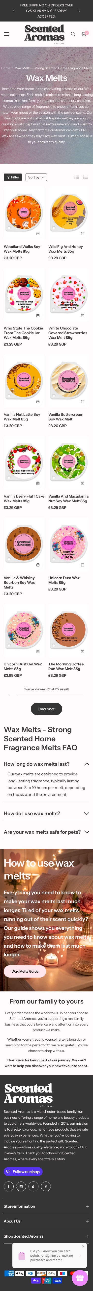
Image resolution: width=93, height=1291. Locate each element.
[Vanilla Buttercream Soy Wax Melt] (68, 381)
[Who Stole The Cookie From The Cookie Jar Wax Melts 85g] (24, 295)
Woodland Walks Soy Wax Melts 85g (22, 249)
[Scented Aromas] (44, 34)
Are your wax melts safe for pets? (42, 832)
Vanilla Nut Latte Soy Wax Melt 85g (22, 416)
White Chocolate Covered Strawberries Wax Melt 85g (67, 333)
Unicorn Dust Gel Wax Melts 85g (23, 666)
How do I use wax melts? (32, 813)
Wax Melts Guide (24, 971)
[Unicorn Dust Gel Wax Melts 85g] (24, 631)
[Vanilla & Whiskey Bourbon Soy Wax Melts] (24, 544)
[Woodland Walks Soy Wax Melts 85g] (24, 213)
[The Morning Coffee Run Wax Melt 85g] (68, 631)
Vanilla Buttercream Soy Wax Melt (65, 416)
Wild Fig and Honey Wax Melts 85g (65, 249)
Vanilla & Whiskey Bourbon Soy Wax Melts (19, 582)
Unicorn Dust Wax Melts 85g (64, 580)
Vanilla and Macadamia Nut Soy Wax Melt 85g (68, 498)
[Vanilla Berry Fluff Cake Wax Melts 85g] (24, 463)
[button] (13, 10)
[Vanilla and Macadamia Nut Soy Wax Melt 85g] (68, 463)
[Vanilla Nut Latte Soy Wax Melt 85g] (24, 381)
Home (5, 68)
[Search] (72, 34)
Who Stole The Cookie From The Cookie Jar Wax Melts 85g (23, 333)
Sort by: (34, 177)
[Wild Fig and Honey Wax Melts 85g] (68, 213)
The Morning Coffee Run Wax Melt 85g (66, 666)
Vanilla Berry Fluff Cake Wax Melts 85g (24, 498)
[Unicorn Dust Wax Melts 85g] (68, 544)
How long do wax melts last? (37, 764)
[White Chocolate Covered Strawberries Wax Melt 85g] (68, 295)
